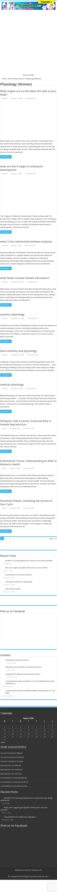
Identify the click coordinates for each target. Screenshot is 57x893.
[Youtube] (31, 873)
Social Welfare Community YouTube (14, 786)
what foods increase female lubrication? (24, 278)
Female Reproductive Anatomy (17, 660)
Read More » (6, 157)
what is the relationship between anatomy (26, 241)
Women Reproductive (16, 79)
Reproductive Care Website (11, 765)
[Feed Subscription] (56, 84)
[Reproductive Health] (28, 5)
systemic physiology (12, 314)
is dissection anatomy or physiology (18, 582)
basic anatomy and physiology (18, 351)
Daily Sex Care (43, 876)
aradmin (5, 98)
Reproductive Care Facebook (11, 770)
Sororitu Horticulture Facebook (12, 757)
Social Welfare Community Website (14, 778)
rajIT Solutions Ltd (34, 870)
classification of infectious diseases (18, 575)
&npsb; (25, 75)
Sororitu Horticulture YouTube (12, 761)
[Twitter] (26, 873)
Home (4, 79)
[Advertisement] (28, 43)
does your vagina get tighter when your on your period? (26, 568)
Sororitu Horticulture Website (12, 753)
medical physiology (12, 384)
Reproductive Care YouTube (11, 774)
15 (44, 730)
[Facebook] (23, 873)
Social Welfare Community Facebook (14, 782)
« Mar (3, 742)
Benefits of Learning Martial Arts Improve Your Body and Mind (28, 561)
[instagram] (33, 873)
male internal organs (13, 589)
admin (4, 428)
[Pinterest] (28, 873)
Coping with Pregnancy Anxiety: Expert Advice (23, 674)
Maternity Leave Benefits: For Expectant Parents (23, 667)
